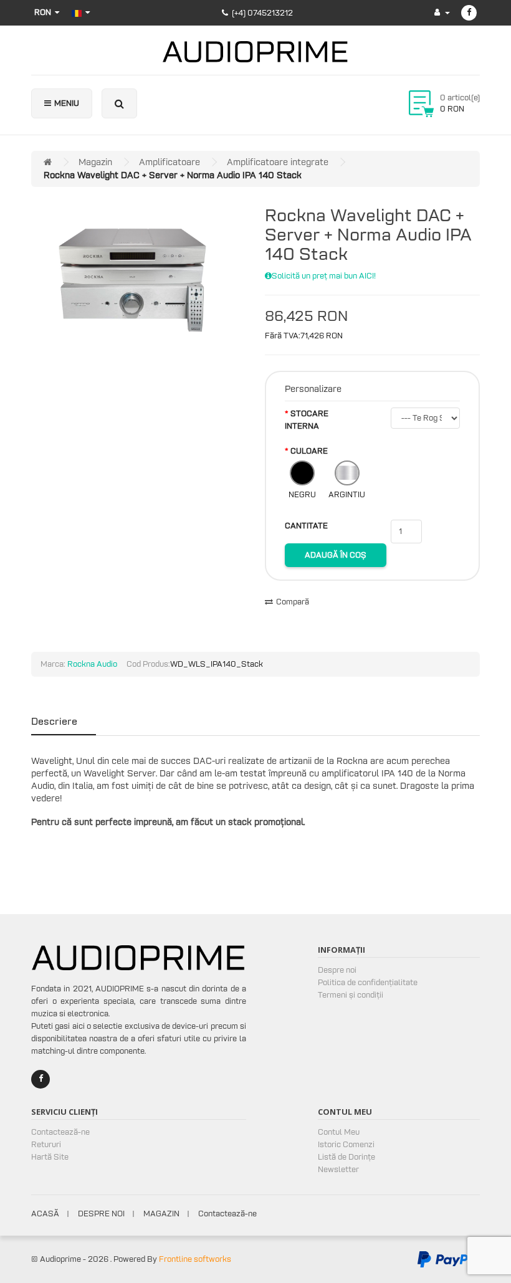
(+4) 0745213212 (262, 12)
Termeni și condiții (350, 995)
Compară (292, 601)
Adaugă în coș (335, 555)
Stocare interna (306, 419)
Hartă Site (50, 1157)
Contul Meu (339, 1132)
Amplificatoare (169, 162)
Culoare (309, 451)
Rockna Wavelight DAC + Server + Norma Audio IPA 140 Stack (173, 175)
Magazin (95, 162)
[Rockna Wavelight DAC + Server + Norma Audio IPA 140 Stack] (132, 276)
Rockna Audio (92, 664)
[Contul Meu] (442, 12)
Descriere (54, 721)
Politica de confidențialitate (368, 982)
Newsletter (338, 1169)
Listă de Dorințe (346, 1157)
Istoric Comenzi (346, 1144)
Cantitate (306, 525)
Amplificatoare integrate (277, 162)
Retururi (46, 1144)
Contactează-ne (60, 1132)
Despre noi (337, 970)
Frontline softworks (195, 1259)
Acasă (45, 1213)
